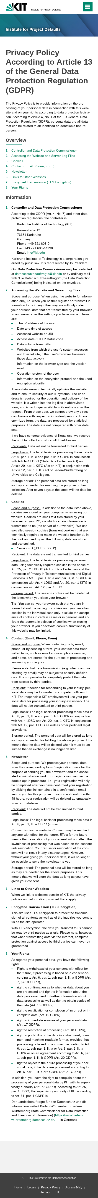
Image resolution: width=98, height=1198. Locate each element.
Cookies (17, 161)
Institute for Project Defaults (46, 9)
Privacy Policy (50, 1187)
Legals (31, 1187)
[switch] (70, 6)
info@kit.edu (36, 252)
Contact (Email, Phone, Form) (32, 166)
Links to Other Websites (28, 177)
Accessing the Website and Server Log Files (43, 156)
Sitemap (44, 1192)
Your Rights (19, 187)
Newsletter (19, 171)
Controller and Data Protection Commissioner (44, 150)
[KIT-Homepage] (16, 6)
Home (18, 1187)
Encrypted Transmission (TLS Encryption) (41, 182)
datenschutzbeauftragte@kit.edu (38, 274)
